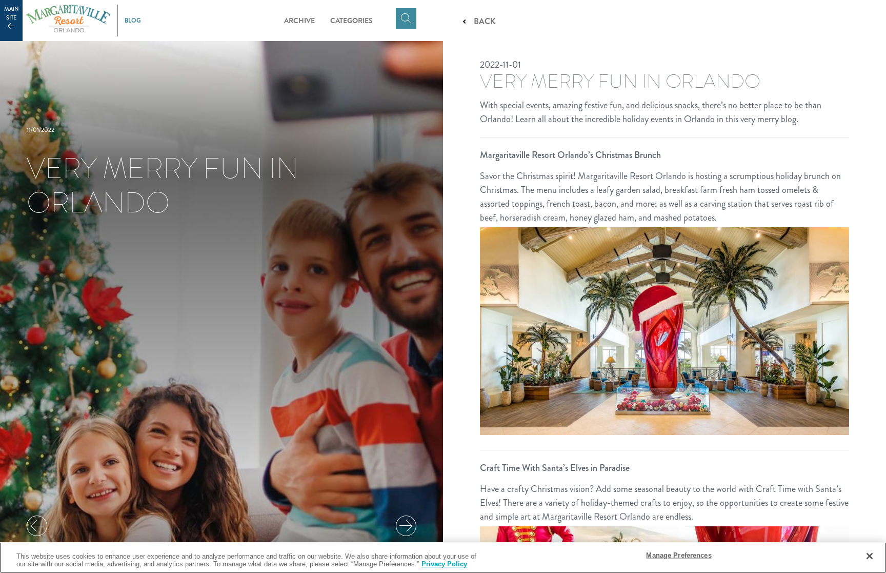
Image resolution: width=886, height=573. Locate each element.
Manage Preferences (678, 555)
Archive (299, 20)
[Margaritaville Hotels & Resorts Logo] (68, 20)
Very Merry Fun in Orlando (162, 185)
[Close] (869, 556)
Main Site (11, 13)
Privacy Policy (444, 564)
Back (484, 21)
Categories (351, 20)
